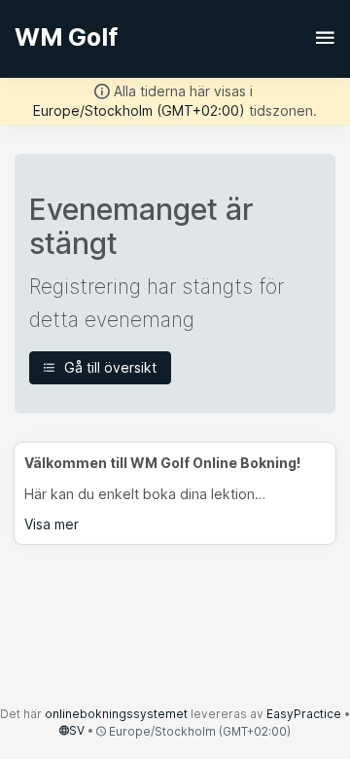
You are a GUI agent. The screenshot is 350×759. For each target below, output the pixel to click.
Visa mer (51, 524)
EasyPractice (303, 713)
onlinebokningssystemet (116, 713)
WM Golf (66, 37)
